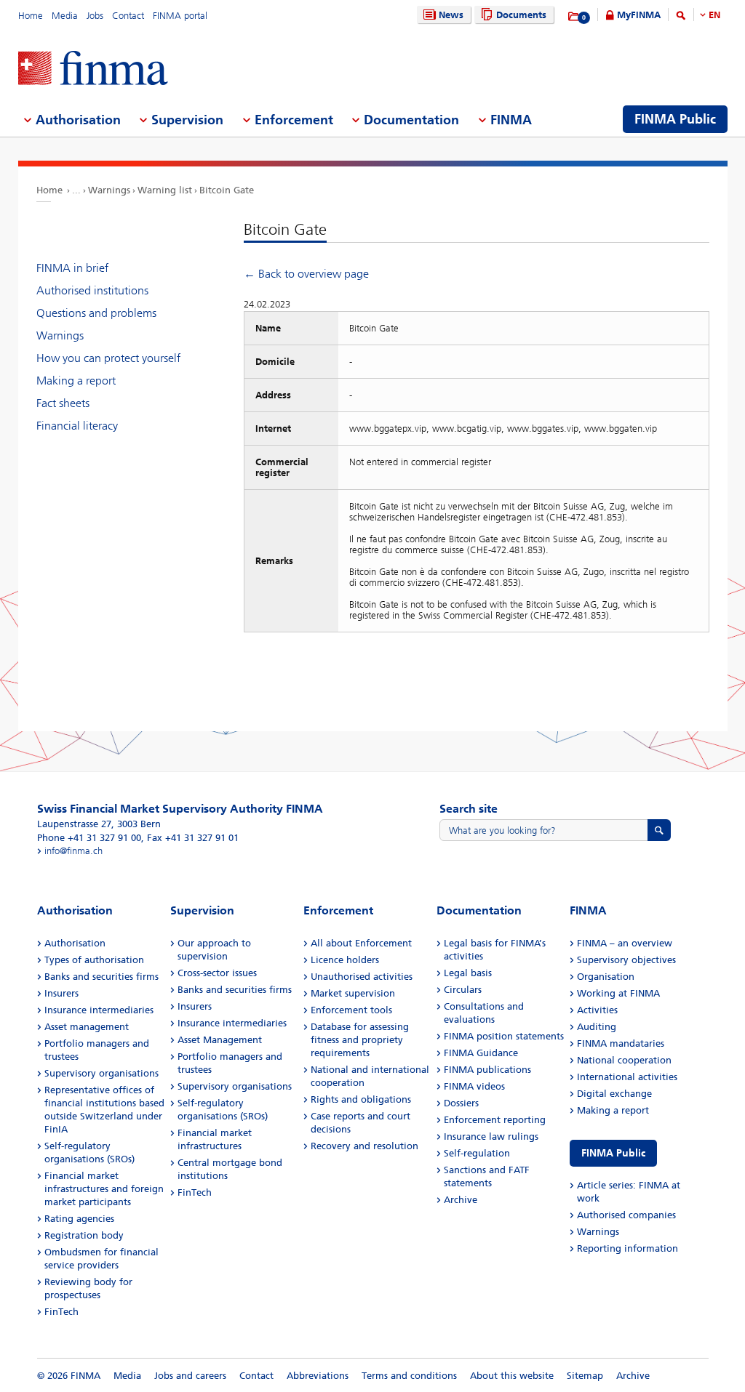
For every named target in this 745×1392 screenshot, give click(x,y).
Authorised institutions (92, 290)
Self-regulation (477, 1153)
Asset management (86, 1026)
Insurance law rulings (491, 1136)
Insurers (61, 993)
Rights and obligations (361, 1099)
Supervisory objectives (626, 959)
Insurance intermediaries (99, 1010)
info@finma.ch (73, 850)
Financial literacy (77, 426)
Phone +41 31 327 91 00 (89, 837)
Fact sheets (62, 403)
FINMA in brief (72, 268)
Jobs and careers (190, 1375)
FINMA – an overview (624, 943)
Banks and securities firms (101, 976)
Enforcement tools (351, 1010)
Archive (460, 1199)
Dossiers (461, 1103)
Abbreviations (317, 1375)
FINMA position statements (504, 1036)
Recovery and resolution (364, 1145)
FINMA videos (474, 1086)
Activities (597, 1010)
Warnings (109, 190)
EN (714, 14)
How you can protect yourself (108, 358)
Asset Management (220, 1039)
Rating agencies (79, 1218)
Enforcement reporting (495, 1119)
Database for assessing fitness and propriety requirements (360, 1039)
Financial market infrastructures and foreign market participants (104, 1188)
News (451, 14)
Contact (128, 15)
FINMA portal (180, 15)
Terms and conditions (409, 1375)
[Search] (681, 18)
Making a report (76, 380)
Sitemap (585, 1375)
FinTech (61, 1311)
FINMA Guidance (481, 1052)
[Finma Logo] (93, 69)
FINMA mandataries (620, 1043)
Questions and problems (96, 313)
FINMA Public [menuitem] (675, 119)
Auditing (596, 1026)
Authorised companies (626, 1215)
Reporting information (627, 1248)
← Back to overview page (306, 274)
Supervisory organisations (101, 1073)
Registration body (84, 1235)
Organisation (605, 976)
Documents (521, 14)
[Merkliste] (574, 17)
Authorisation (74, 943)
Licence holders (345, 959)
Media (65, 15)
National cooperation (624, 1060)
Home (30, 15)
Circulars (463, 989)
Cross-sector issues (217, 972)
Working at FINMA (618, 993)
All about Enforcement (361, 943)
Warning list (165, 190)
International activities (627, 1076)
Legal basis (468, 972)
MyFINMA (639, 14)
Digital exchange (614, 1093)
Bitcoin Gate (226, 190)
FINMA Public (613, 1153)
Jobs (95, 15)
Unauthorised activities (362, 976)
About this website (512, 1375)
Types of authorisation (94, 959)
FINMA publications (487, 1069)
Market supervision (353, 993)
